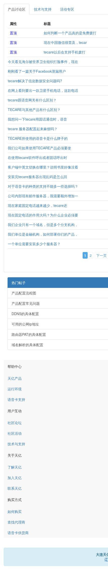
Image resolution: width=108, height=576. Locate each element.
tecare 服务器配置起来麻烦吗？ (33, 128)
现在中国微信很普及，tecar (65, 42)
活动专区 (67, 9)
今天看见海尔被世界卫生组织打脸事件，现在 (43, 61)
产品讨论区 (16, 9)
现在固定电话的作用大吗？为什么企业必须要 (43, 214)
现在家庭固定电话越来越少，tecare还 (37, 205)
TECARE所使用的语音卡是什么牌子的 (38, 138)
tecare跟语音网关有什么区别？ (32, 99)
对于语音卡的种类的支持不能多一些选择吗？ (43, 186)
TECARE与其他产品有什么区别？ (34, 109)
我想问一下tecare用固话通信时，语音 (37, 119)
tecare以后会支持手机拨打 (64, 51)
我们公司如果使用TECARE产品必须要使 (39, 147)
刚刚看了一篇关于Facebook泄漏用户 (37, 71)
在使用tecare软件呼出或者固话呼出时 (37, 157)
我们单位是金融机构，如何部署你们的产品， (43, 234)
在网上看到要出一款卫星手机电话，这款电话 (43, 90)
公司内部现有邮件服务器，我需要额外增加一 (43, 195)
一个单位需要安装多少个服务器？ (34, 243)
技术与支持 (42, 9)
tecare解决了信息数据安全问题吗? (35, 80)
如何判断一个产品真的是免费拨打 (70, 32)
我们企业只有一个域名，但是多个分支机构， (43, 224)
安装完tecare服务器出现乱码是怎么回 (37, 176)
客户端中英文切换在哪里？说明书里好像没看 (43, 167)
